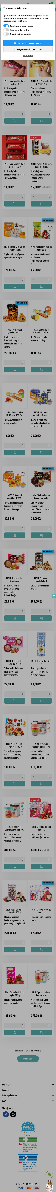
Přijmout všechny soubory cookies (28, 43)
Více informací (28, 55)
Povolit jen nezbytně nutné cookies (28, 49)
